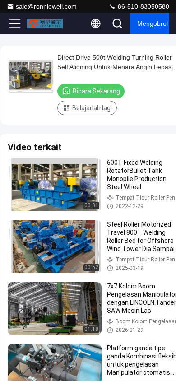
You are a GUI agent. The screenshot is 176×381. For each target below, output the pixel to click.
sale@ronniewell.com (46, 6)
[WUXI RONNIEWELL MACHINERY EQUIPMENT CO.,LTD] (45, 23)
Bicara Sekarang (96, 91)
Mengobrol (152, 23)
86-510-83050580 (142, 6)
